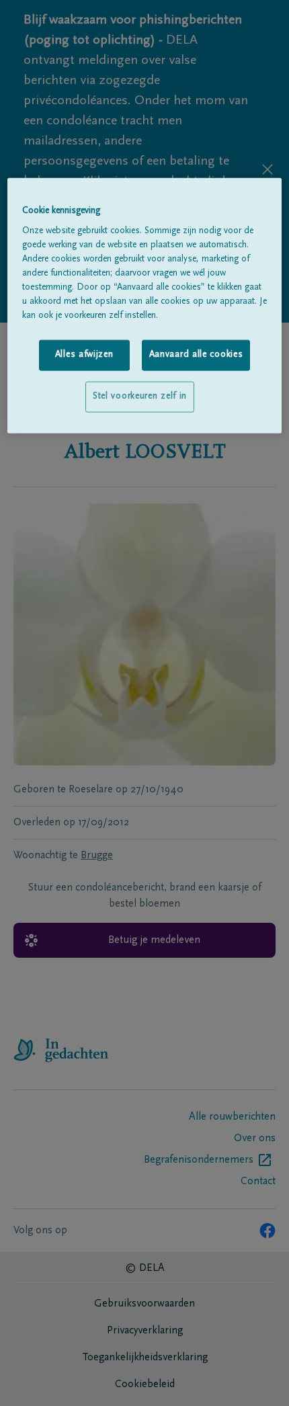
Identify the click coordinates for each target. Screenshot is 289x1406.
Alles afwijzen (84, 355)
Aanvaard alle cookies (196, 355)
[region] (144, 305)
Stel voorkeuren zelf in (140, 396)
